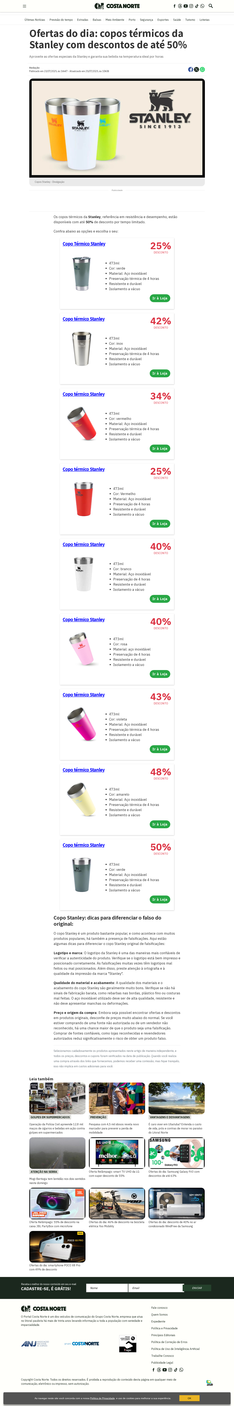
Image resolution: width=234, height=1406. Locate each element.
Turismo (190, 19)
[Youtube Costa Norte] (185, 6)
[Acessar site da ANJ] (35, 1343)
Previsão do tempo (61, 19)
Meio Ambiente (115, 19)
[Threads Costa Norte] (180, 6)
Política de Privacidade (102, 1398)
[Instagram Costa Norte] (191, 6)
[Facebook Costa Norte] (174, 6)
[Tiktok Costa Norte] (197, 6)
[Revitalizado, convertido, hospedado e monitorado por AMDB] (209, 1382)
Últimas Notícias (34, 19)
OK (189, 1398)
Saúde (177, 19)
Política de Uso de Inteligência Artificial (175, 1349)
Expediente (158, 1321)
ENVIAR (197, 1288)
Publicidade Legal (162, 1362)
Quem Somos (159, 1314)
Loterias (205, 19)
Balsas (97, 19)
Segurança (146, 19)
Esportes (163, 19)
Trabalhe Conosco (162, 1355)
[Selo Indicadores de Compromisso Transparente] (127, 1343)
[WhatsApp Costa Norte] (202, 6)
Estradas (82, 19)
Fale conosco (159, 1307)
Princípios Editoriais (163, 1335)
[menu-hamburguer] (24, 6)
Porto (132, 19)
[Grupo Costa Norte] (81, 1343)
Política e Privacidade (164, 1328)
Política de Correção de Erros (169, 1342)
